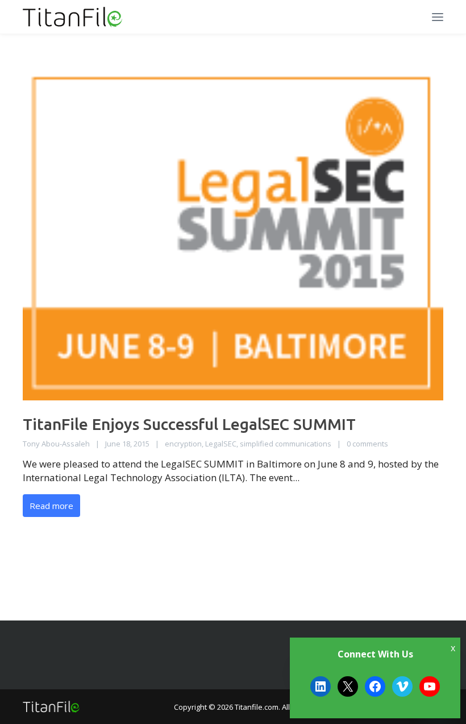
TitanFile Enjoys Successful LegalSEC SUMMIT (189, 424)
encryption (183, 443)
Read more (51, 505)
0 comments (367, 443)
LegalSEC (220, 443)
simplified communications (285, 443)
